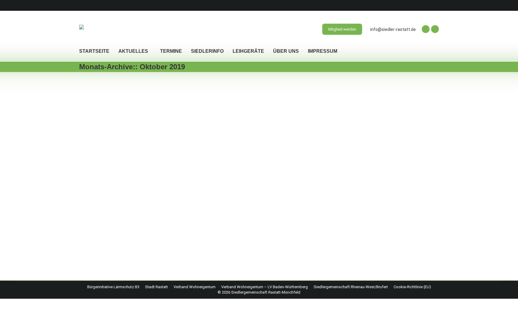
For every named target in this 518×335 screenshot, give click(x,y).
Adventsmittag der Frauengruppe (134, 103)
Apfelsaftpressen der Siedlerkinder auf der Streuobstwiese (170, 159)
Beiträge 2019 (98, 113)
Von (123, 113)
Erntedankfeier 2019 (115, 214)
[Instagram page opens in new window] (435, 29)
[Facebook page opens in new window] (426, 29)
